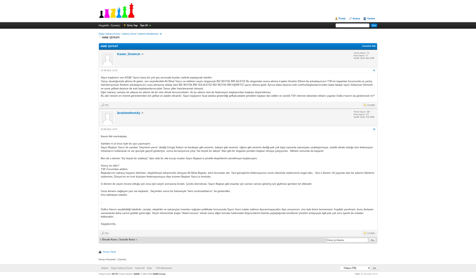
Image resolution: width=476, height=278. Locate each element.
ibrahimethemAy (128, 113)
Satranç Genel (129, 34)
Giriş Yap (132, 25)
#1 (374, 70)
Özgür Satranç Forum (109, 34)
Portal (342, 18)
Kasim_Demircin (128, 54)
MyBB (136, 274)
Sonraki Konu (127, 239)
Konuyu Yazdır (109, 252)
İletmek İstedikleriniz (148, 34)
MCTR (115, 274)
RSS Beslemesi (164, 268)
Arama (356, 18)
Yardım (371, 18)
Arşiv (149, 268)
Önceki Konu (109, 239)
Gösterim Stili (369, 46)
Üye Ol (144, 25)
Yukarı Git (139, 268)
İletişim (104, 268)
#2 (374, 129)
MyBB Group (159, 274)
